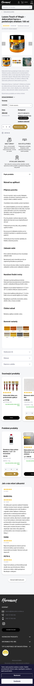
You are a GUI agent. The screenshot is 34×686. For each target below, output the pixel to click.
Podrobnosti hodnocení (23, 25)
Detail (11, 417)
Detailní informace (7, 97)
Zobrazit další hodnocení (17, 580)
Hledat (29, 7)
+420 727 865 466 (10, 615)
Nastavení (17, 675)
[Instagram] (3, 623)
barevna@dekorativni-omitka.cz (14, 611)
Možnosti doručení (23, 121)
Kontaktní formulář (11, 629)
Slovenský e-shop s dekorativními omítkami (17, 663)
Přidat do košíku (18, 127)
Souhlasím (17, 681)
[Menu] (31, 2)
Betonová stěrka (16, 660)
